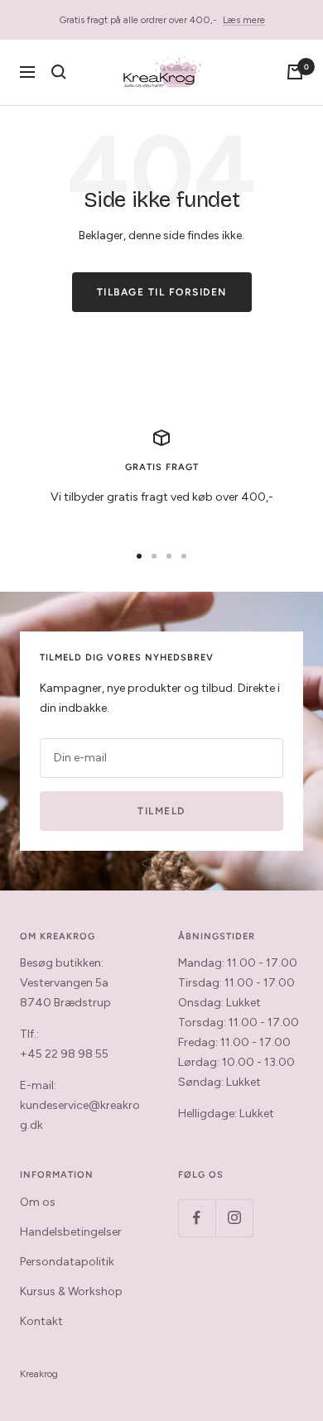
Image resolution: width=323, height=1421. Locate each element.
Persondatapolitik (67, 1262)
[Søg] (58, 72)
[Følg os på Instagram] (234, 1217)
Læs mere (244, 20)
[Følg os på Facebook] (196, 1217)
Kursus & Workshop (71, 1291)
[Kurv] (295, 72)
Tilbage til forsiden (162, 292)
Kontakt (41, 1321)
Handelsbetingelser (71, 1232)
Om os (37, 1202)
